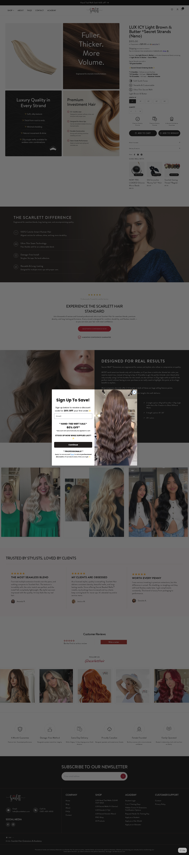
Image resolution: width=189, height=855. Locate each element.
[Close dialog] (134, 392)
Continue (73, 444)
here (72, 454)
